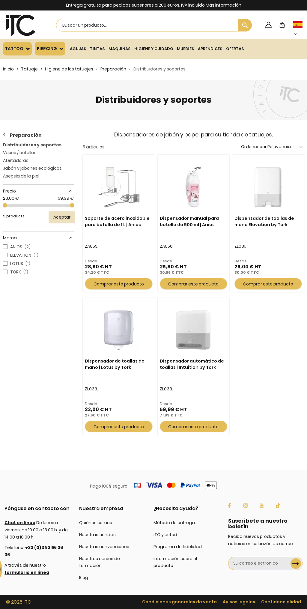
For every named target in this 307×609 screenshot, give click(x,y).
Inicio (8, 69)
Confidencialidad (281, 602)
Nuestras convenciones (104, 547)
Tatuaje (29, 69)
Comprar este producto (119, 284)
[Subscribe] (296, 563)
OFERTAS (235, 49)
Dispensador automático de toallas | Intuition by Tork (192, 364)
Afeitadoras (15, 160)
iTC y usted (165, 535)
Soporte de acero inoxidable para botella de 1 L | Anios (117, 221)
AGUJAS (78, 49)
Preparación (113, 69)
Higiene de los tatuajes (69, 69)
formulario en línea (26, 572)
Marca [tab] (10, 238)
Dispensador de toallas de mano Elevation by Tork (264, 221)
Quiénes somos (95, 523)
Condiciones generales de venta (179, 602)
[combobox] (154, 25)
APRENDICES (210, 49)
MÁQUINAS (119, 49)
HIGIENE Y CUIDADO (153, 49)
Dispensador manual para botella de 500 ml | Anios (189, 221)
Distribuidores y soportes (32, 145)
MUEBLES (185, 49)
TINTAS (97, 49)
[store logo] (20, 25)
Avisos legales (239, 602)
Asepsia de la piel (21, 176)
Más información (223, 5)
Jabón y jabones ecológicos (32, 168)
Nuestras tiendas (97, 535)
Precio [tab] (9, 191)
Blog (83, 578)
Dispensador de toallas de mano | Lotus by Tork (115, 364)
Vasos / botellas (20, 153)
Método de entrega (174, 523)
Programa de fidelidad (178, 547)
